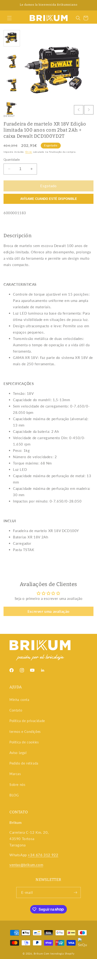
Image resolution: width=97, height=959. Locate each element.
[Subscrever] (75, 892)
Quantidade (12, 159)
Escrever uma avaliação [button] (48, 611)
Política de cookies (24, 742)
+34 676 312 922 (43, 855)
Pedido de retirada (23, 763)
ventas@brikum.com (26, 865)
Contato (15, 710)
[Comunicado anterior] (9, 5)
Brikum (38, 953)
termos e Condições (25, 732)
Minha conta (19, 700)
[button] (9, 18)
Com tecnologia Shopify (59, 953)
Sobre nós (17, 785)
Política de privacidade (27, 721)
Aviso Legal (18, 753)
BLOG (14, 795)
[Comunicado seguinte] (88, 5)
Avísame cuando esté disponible (48, 199)
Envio (28, 151)
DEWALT (9, 115)
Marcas (15, 774)
